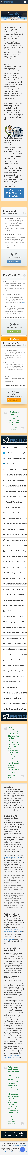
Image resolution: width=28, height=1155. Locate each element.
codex (20, 931)
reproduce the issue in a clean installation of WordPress (13, 1056)
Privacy (25, 1151)
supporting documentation (11, 929)
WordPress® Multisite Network (12, 857)
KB (2, 1151)
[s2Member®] (8, 2)
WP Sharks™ (22, 1145)
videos (10, 931)
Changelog (11, 1151)
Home (24, 1153)
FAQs (14, 931)
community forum (9, 940)
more (23, 302)
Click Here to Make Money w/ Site (14, 193)
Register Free (13, 262)
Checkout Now (13, 331)
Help (16, 1151)
